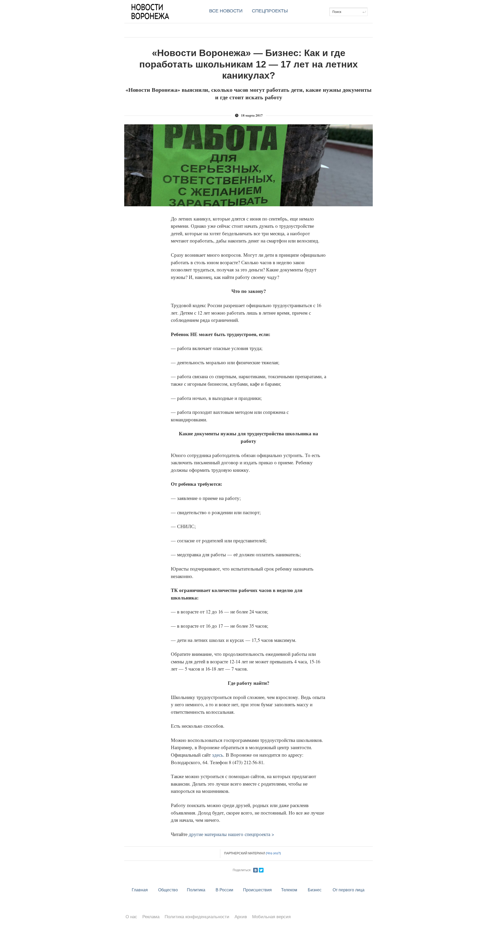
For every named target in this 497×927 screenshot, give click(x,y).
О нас (131, 916)
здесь (217, 754)
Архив (241, 916)
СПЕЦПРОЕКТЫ (270, 10)
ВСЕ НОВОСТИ (226, 10)
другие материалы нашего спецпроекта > (231, 834)
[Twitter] (261, 870)
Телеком (289, 890)
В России (224, 890)
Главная (140, 890)
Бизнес (314, 890)
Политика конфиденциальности (197, 916)
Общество (168, 890)
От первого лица (348, 890)
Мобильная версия (271, 916)
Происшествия (257, 890)
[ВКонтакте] (255, 870)
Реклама (150, 916)
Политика (196, 890)
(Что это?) (273, 853)
